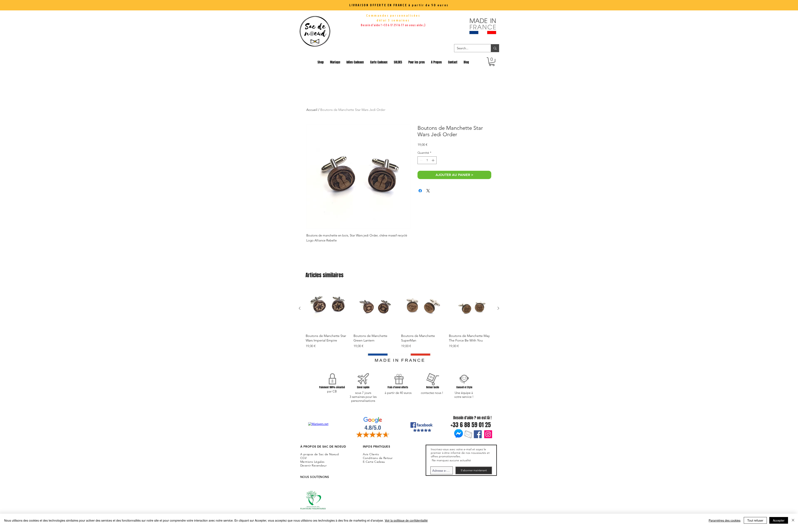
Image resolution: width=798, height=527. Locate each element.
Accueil (311, 110)
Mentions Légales (312, 462)
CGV (303, 458)
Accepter (778, 520)
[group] (399, 317)
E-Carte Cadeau (374, 462)
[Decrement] (420, 160)
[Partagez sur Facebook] (420, 190)
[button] (492, 61)
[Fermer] (793, 520)
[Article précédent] (299, 308)
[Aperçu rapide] (327, 308)
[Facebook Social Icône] (478, 434)
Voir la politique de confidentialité (406, 520)
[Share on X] (428, 190)
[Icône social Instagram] (488, 434)
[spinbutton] (427, 160)
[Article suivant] (498, 308)
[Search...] (495, 48)
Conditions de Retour (378, 458)
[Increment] (433, 160)
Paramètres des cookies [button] (724, 520)
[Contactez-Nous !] (468, 434)
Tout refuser (755, 520)
